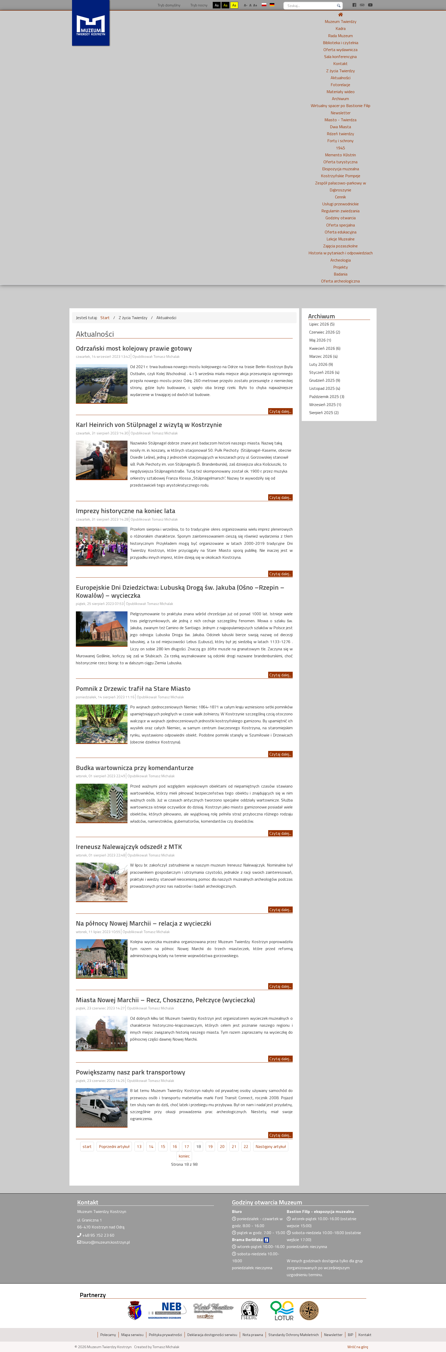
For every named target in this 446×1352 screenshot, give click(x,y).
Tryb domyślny (168, 5)
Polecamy (108, 1334)
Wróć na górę (357, 1346)
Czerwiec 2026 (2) (324, 332)
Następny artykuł (271, 1146)
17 (186, 1146)
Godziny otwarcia (340, 218)
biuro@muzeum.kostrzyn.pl (106, 1242)
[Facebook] (355, 5)
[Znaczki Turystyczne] (309, 1310)
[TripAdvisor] (362, 5)
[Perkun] (249, 1310)
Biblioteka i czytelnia (340, 42)
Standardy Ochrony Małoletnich (293, 1334)
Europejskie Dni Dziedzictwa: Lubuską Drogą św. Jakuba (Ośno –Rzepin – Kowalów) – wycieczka (180, 591)
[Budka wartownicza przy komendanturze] (102, 802)
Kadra (341, 28)
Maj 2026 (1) (320, 340)
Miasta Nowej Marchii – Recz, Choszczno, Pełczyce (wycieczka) (165, 1000)
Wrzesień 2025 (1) (325, 404)
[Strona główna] (340, 14)
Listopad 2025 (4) (324, 388)
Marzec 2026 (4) (323, 356)
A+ (255, 5)
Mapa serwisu (132, 1334)
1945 (340, 148)
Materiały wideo (340, 91)
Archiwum (340, 98)
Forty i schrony (340, 140)
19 (210, 1146)
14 (151, 1146)
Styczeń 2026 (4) (324, 372)
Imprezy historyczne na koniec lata (125, 511)
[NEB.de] (167, 1310)
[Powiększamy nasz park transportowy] (102, 1107)
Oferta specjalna (340, 225)
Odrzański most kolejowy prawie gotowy (134, 348)
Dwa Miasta (340, 127)
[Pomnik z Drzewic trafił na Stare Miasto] (102, 723)
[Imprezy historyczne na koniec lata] (102, 546)
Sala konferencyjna (340, 56)
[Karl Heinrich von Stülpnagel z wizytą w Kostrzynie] (102, 459)
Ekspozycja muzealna (340, 169)
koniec (184, 1156)
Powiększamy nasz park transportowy (130, 1072)
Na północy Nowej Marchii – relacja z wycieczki (143, 923)
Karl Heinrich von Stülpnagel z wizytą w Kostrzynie (149, 424)
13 (139, 1146)
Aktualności (341, 78)
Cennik (340, 197)
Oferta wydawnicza (340, 49)
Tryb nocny (199, 5)
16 (174, 1146)
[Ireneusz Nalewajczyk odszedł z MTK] (102, 881)
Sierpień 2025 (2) (324, 412)
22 (246, 1146)
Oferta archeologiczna (340, 281)
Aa (217, 5)
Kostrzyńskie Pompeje (340, 176)
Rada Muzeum (340, 36)
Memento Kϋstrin (340, 155)
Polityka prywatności (165, 1334)
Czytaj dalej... (280, 411)
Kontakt (340, 63)
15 (163, 1146)
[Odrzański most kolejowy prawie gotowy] (102, 383)
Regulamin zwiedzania (340, 211)
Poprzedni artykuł (114, 1146)
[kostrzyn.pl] (135, 1310)
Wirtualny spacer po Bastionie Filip (340, 105)
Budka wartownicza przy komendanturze (135, 768)
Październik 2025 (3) (326, 396)
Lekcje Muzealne (340, 239)
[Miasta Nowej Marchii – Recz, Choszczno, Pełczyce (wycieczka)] (102, 1033)
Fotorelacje (340, 85)
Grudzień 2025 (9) (324, 380)
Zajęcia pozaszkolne (340, 246)
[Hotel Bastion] (213, 1310)
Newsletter (341, 113)
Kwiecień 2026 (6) (324, 348)
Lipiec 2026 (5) (321, 324)
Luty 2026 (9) (321, 364)
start (87, 1146)
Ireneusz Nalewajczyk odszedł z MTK (129, 846)
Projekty (340, 267)
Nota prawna (253, 1334)
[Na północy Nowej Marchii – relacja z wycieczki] (102, 958)
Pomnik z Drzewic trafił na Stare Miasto (133, 688)
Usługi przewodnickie (340, 204)
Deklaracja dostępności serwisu (212, 1334)
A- (246, 5)
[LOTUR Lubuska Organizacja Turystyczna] (281, 1310)
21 (234, 1146)
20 (222, 1146)
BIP (350, 1334)
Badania (340, 274)
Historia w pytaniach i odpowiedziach (340, 253)
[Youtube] (370, 5)
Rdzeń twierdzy (340, 134)
